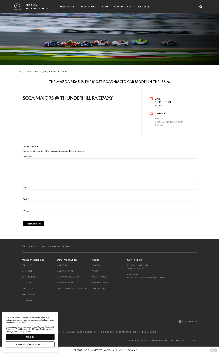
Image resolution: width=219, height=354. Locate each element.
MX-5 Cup (27, 283)
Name (26, 187)
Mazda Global (65, 271)
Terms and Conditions (15, 329)
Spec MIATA (28, 294)
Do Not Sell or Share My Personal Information (128, 332)
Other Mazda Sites (67, 259)
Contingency (123, 7)
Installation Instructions (72, 289)
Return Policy (100, 283)
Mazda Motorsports (37, 6)
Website (26, 211)
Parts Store (88, 7)
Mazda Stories (65, 283)
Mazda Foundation (68, 277)
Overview (27, 300)
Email (26, 199)
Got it (30, 337)
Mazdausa (63, 265)
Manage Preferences (30, 344)
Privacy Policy (43, 327)
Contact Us (98, 289)
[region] (30, 332)
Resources (144, 7)
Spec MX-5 (27, 289)
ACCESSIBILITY (189, 321)
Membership (67, 7)
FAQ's (95, 271)
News (105, 7)
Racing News (99, 277)
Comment (28, 156)
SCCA (160, 118)
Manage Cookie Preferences (82, 332)
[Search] (200, 6)
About (95, 259)
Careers (96, 265)
